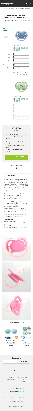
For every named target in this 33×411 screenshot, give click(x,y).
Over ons (11, 377)
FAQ (22, 379)
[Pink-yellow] (16, 48)
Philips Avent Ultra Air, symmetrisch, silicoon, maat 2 (8, 342)
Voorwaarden (11, 379)
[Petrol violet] (14, 48)
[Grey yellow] (26, 48)
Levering (18, 130)
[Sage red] (14, 50)
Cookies (22, 382)
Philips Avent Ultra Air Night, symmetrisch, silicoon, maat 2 (24, 343)
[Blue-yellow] (19, 48)
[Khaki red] (19, 50)
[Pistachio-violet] (16, 50)
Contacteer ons (22, 377)
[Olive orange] (24, 48)
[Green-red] (21, 48)
